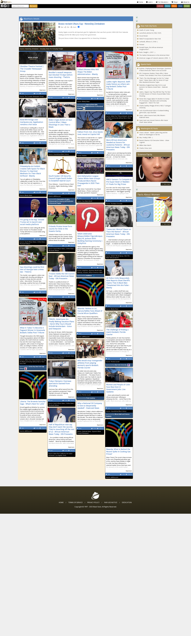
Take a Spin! (166, 184)
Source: (31, 96)
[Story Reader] (154, 189)
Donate (186, 6)
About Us (186, 2)
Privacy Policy (93, 502)
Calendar (160, 6)
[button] (10, 634)
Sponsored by (90, 106)
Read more (43, 90)
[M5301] (154, 17)
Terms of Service (75, 502)
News (180, 6)
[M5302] (154, 21)
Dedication (127, 502)
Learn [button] (150, 2)
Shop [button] (175, 2)
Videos (174, 6)
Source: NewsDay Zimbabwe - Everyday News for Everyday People (41, 49)
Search (34, 6)
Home (141, 2)
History (167, 6)
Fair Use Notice (110, 502)
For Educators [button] (162, 2)
